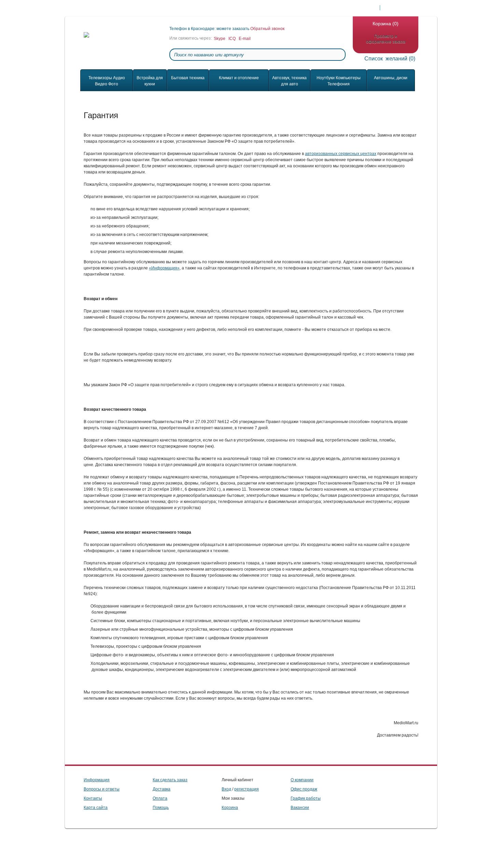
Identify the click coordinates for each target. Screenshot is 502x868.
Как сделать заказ (281, 7)
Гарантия (245, 7)
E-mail (245, 38)
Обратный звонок (267, 28)
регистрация (246, 789)
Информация (97, 780)
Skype (219, 38)
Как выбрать (320, 7)
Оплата (133, 7)
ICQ (232, 38)
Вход (226, 789)
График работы (306, 798)
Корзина (230, 807)
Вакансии (300, 807)
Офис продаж (304, 789)
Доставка (107, 7)
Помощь (218, 7)
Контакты (159, 7)
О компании (189, 7)
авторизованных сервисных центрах (340, 153)
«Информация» (164, 268)
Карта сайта (96, 807)
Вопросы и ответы (102, 789)
